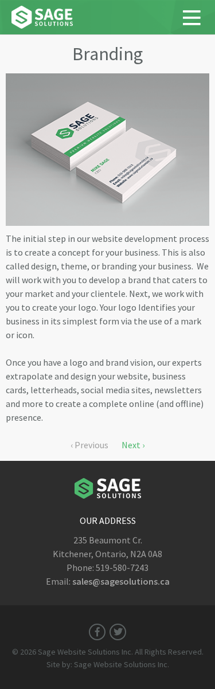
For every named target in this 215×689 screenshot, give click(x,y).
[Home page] (42, 25)
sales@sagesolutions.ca (121, 581)
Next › (133, 445)
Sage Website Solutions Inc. (85, 652)
